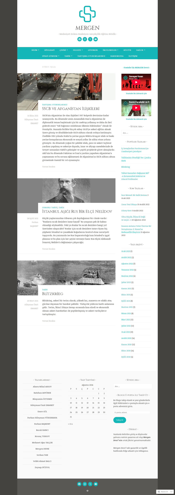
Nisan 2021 (126, 313)
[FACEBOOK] (79, 484)
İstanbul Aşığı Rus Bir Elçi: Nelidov (77, 211)
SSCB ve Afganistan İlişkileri (70, 108)
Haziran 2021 (127, 307)
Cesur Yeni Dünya (129, 204)
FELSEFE (77, 50)
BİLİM (34, 50)
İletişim (133, 56)
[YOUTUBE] (96, 484)
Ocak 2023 (125, 251)
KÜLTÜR (127, 50)
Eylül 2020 (125, 357)
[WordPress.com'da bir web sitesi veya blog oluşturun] (87, 491)
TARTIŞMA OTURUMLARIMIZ (91, 56)
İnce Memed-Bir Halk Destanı (134, 195)
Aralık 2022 (126, 257)
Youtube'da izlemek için (136, 93)
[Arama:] (136, 132)
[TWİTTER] (90, 484)
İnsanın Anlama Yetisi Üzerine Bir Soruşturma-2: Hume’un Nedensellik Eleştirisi (136, 229)
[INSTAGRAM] (85, 484)
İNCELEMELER (110, 50)
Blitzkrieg (52, 293)
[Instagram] (85, 39)
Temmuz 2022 (127, 269)
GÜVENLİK (93, 50)
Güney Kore (126, 210)
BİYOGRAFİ (49, 50)
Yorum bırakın (48, 166)
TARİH (67, 56)
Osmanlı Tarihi (50, 207)
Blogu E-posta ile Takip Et (133, 395)
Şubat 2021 (126, 325)
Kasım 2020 (126, 344)
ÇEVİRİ (63, 50)
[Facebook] (79, 39)
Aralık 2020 (126, 338)
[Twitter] (90, 39)
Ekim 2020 (125, 350)
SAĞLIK (139, 50)
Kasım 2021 (126, 288)
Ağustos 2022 (127, 263)
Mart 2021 (125, 319)
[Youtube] (95, 39)
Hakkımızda (116, 56)
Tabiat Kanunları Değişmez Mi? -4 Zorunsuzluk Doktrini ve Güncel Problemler (135, 176)
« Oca (70, 424)
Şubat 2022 (126, 282)
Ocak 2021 (125, 332)
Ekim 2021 (125, 294)
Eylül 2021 (125, 301)
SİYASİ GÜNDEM (50, 56)
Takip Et (119, 420)
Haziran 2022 (127, 276)
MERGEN (87, 28)
